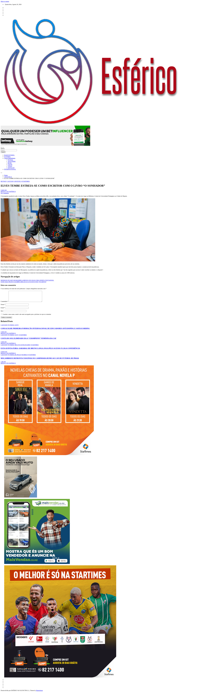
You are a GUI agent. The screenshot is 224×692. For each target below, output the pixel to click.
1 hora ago (4, 331)
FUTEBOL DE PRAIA (14, 355)
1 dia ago (3, 361)
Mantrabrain (39, 690)
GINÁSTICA (18, 181)
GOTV (17, 325)
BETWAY (3, 181)
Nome (3, 304)
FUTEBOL (7, 156)
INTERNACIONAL (10, 169)
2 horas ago (4, 351)
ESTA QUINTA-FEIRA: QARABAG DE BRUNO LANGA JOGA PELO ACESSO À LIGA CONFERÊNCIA (40, 348)
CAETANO (10, 181)
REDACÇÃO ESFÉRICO (8, 191)
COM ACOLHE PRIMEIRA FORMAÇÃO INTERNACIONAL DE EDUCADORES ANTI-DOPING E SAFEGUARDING (45, 328)
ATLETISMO (12, 161)
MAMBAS (24, 355)
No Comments (5, 193)
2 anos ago (4, 190)
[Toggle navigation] (1, 147)
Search (2, 148)
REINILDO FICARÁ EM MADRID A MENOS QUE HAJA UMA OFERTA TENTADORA (27, 280)
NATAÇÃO (11, 167)
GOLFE (10, 164)
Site (2, 311)
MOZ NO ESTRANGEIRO (23, 345)
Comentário (4, 301)
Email (3, 307)
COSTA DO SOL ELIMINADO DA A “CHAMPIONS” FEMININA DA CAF (28, 338)
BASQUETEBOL (9, 155)
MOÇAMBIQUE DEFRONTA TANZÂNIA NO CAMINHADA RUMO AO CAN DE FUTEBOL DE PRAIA (40, 358)
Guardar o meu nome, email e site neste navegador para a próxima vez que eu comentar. (27, 314)
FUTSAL (10, 160)
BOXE (10, 163)
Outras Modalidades (9, 158)
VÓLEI (10, 166)
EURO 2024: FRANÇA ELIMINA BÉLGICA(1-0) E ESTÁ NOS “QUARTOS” (23, 282)
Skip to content (5, 1)
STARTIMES (26, 181)
